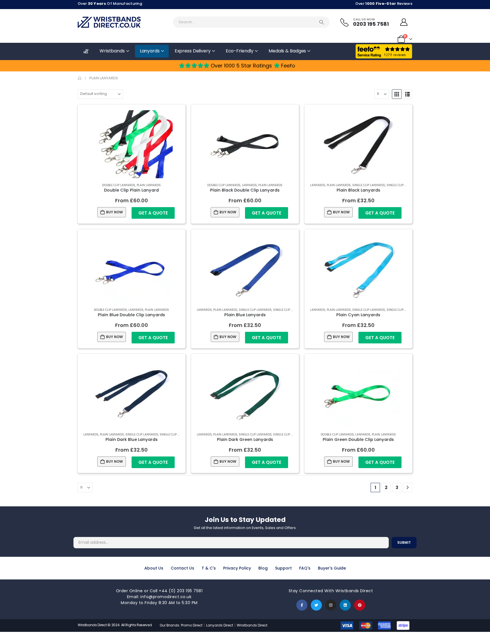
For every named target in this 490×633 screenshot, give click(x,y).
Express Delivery (193, 51)
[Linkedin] (345, 605)
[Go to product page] (131, 144)
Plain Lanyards (149, 185)
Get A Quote (153, 213)
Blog (263, 568)
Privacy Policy (237, 568)
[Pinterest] (359, 605)
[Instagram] (330, 605)
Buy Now (114, 212)
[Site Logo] (109, 22)
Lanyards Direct (220, 625)
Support (283, 568)
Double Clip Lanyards (118, 185)
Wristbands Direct (252, 625)
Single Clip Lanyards (368, 185)
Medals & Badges (287, 51)
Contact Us (182, 568)
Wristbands (112, 51)
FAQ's (305, 568)
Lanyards (150, 51)
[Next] (407, 487)
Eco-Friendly (240, 51)
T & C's (209, 568)
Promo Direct (191, 625)
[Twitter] (316, 605)
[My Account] (404, 22)
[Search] (322, 22)
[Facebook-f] (301, 605)
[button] (397, 94)
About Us (153, 568)
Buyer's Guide (332, 568)
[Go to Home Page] (79, 78)
